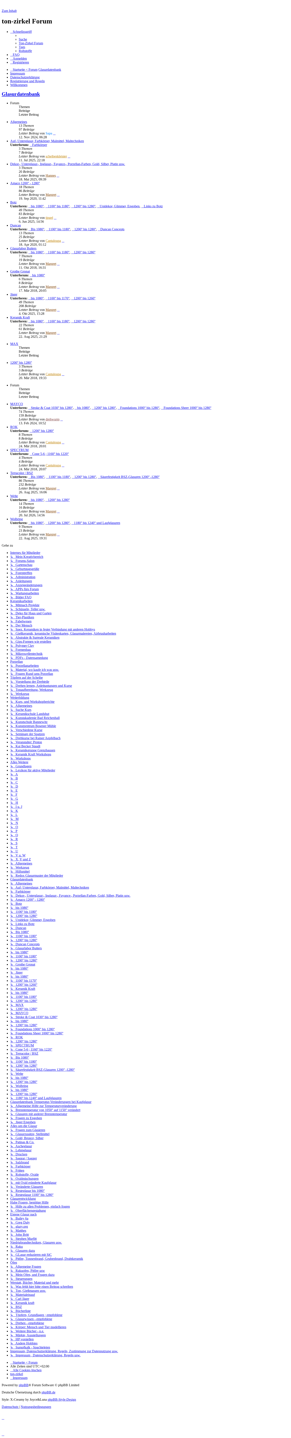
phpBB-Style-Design (62, 1399)
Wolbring (16, 519)
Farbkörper (39, 145)
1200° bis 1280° (84, 206)
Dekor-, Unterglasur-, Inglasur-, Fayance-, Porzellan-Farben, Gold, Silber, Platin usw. (67, 164)
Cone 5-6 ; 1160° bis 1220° (50, 454)
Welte (14, 496)
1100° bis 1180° (58, 206)
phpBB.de (48, 1392)
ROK (14, 427)
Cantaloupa (53, 241)
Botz (13, 202)
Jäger (13, 294)
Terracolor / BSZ (21, 473)
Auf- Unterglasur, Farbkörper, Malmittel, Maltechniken (47, 141)
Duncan (15, 225)
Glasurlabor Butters (23, 248)
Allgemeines (18, 122)
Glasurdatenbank (21, 94)
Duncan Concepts (112, 229)
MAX (14, 344)
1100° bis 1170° (58, 298)
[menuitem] (23, 39)
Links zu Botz (153, 206)
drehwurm (52, 419)
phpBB (24, 1385)
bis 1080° (37, 206)
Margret (51, 194)
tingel (49, 217)
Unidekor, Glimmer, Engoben (120, 206)
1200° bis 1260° (84, 298)
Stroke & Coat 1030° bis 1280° (52, 408)
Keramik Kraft (20, 317)
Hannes (51, 175)
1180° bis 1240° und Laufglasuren (97, 523)
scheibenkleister (56, 156)
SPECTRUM (19, 450)
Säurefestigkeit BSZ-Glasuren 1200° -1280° (130, 477)
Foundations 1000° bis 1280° (139, 408)
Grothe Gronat (20, 271)
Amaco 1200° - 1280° (25, 183)
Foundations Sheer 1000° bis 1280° (187, 408)
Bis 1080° (37, 229)
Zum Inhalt (9, 11)
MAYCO (16, 404)
